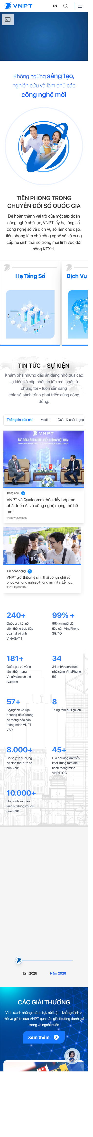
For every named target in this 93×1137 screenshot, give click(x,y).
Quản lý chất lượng (71, 420)
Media (45, 420)
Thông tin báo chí (19, 420)
